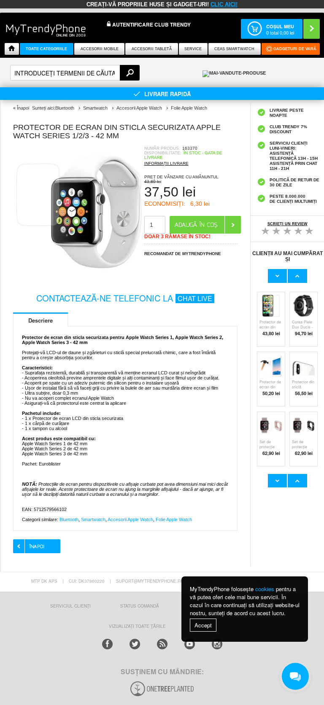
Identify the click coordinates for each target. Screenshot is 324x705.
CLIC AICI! (224, 4)
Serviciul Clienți (70, 606)
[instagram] (217, 644)
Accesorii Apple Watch (130, 519)
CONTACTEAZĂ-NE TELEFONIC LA (124, 298)
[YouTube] (189, 644)
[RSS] (162, 644)
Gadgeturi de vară (294, 49)
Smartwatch (93, 519)
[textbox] (75, 73)
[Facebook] (107, 644)
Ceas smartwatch (234, 49)
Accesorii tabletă (152, 49)
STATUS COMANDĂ (139, 606)
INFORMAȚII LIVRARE (166, 163)
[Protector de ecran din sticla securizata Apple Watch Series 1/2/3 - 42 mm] (78, 274)
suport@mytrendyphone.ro (150, 581)
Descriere (40, 320)
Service (193, 49)
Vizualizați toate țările (137, 626)
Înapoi (23, 107)
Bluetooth (68, 519)
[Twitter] (135, 644)
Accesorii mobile (100, 49)
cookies (264, 589)
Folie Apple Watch (174, 519)
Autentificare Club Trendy (151, 24)
